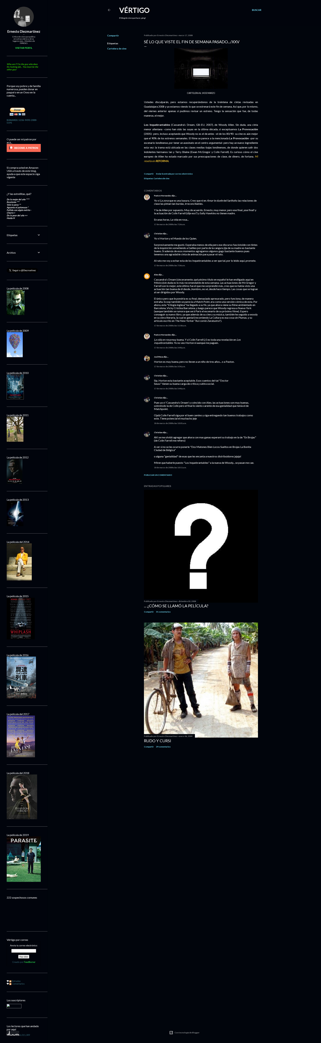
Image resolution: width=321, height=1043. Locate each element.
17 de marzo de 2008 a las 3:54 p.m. (169, 366)
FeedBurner (29, 962)
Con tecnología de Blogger (187, 1032)
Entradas (16, 981)
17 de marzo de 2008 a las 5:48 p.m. (169, 388)
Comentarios (18, 983)
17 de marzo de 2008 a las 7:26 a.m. (169, 224)
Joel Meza (158, 357)
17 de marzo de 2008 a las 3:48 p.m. (169, 347)
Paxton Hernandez (162, 195)
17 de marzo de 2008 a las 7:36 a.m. (169, 265)
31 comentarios (163, 612)
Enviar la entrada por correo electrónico (174, 173)
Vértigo (134, 10)
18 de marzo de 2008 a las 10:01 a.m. (170, 423)
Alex (156, 274)
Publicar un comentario (158, 475)
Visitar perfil (23, 47)
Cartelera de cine (116, 48)
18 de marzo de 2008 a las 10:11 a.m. (170, 467)
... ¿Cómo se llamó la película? (176, 605)
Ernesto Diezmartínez (23, 31)
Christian (158, 233)
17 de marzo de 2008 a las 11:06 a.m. (170, 325)
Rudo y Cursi (157, 740)
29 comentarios (163, 746)
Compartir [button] (113, 35)
